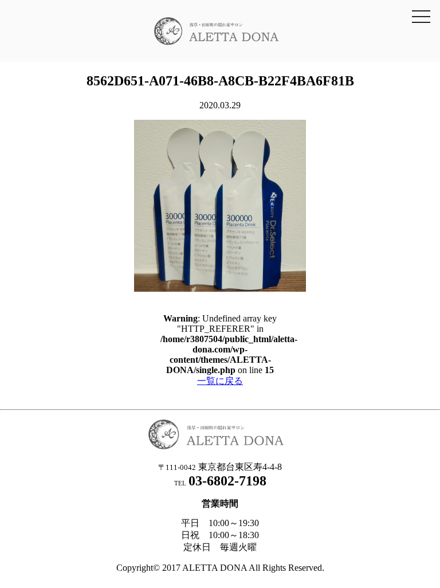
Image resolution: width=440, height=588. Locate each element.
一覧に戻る (220, 381)
